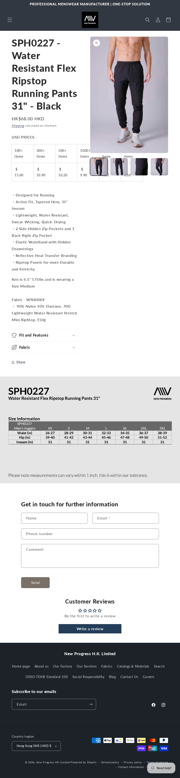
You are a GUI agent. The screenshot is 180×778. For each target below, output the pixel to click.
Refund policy (110, 762)
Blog (112, 677)
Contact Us (129, 677)
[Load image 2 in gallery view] (119, 167)
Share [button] (20, 362)
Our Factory (62, 666)
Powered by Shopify (84, 762)
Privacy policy (133, 762)
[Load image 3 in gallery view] (139, 167)
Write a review (90, 628)
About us (41, 666)
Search (159, 666)
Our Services (87, 666)
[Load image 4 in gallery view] (159, 167)
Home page (21, 666)
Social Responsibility (88, 677)
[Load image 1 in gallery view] (99, 167)
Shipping (18, 125)
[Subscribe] (91, 704)
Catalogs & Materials (133, 666)
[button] (10, 20)
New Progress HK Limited (53, 762)
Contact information (131, 766)
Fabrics (106, 666)
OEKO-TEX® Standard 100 (47, 677)
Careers (148, 677)
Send (35, 582)
